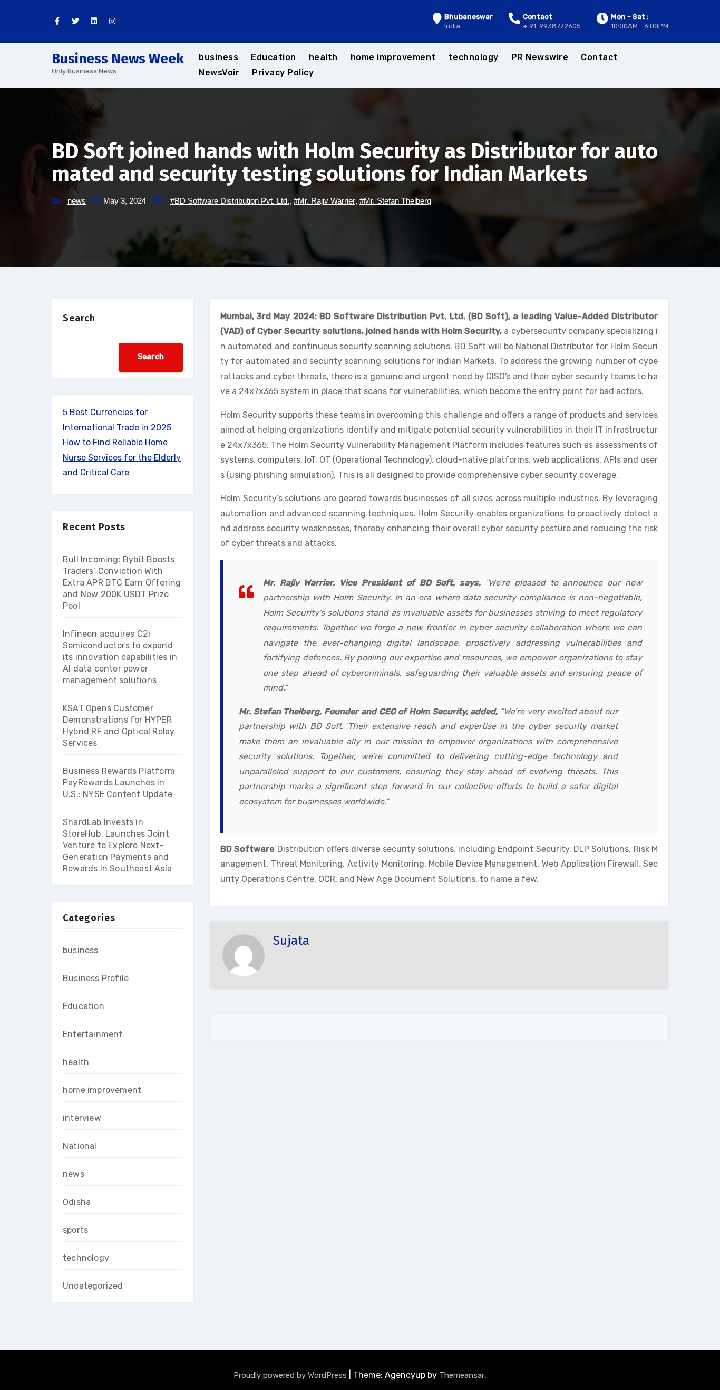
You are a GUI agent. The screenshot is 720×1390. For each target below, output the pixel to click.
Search (79, 318)
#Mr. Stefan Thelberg (395, 200)
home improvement (393, 57)
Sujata (291, 940)
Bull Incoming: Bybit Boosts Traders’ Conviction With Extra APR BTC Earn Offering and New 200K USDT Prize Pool (122, 582)
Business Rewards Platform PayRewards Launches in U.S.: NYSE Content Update (119, 782)
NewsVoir (219, 73)
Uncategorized (93, 1286)
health (323, 57)
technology (474, 57)
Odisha (77, 1202)
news (76, 200)
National (80, 1146)
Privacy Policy (283, 73)
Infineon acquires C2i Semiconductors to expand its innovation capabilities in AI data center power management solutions (120, 657)
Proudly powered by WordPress (291, 1375)
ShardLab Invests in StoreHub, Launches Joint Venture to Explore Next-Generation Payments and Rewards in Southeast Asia (117, 845)
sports (75, 1230)
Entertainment (93, 1034)
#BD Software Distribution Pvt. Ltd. (229, 200)
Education (273, 57)
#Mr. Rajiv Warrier (324, 200)
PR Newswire (540, 57)
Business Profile (96, 978)
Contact (599, 57)
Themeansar (461, 1375)
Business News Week (118, 59)
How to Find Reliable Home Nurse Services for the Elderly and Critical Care (122, 457)
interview (82, 1118)
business (218, 57)
